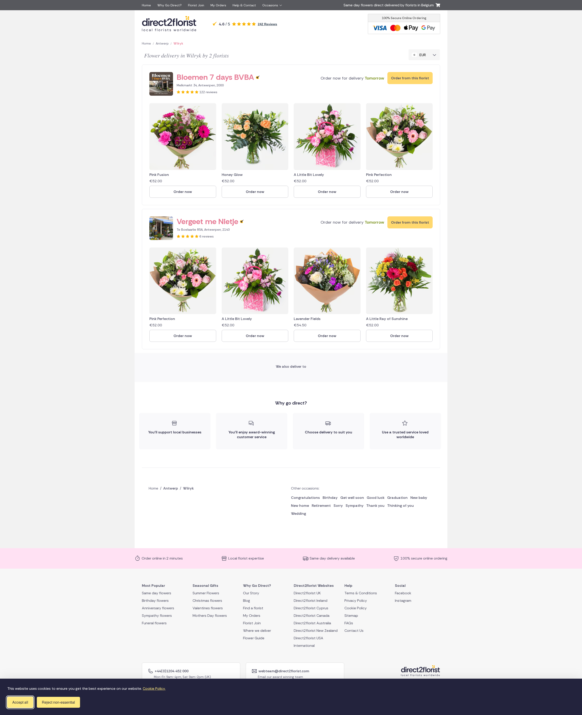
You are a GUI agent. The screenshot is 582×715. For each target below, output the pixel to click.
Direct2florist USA (308, 637)
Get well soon (352, 497)
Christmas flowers (207, 600)
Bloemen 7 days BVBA (215, 77)
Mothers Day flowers (210, 615)
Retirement (321, 505)
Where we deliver (257, 630)
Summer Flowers (206, 592)
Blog (246, 600)
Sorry (338, 505)
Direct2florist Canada (311, 615)
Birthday (330, 497)
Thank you (375, 505)
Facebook (403, 592)
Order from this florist (410, 78)
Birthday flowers (155, 600)
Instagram (403, 600)
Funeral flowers (154, 622)
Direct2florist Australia (312, 622)
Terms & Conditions (360, 592)
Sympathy (355, 505)
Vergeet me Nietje (207, 221)
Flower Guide (253, 637)
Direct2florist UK (307, 592)
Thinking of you (400, 505)
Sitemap (351, 615)
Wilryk (178, 43)
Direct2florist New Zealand (316, 630)
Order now (182, 191)
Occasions (270, 5)
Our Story (251, 592)
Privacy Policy (355, 600)
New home (300, 505)
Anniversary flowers (158, 607)
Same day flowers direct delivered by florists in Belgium (390, 5)
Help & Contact (244, 5)
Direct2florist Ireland (310, 600)
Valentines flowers (208, 607)
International (304, 645)
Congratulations (305, 497)
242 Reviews (267, 24)
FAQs (348, 622)
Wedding (298, 513)
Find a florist (253, 607)
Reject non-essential (58, 702)
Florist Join (196, 5)
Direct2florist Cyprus (311, 607)
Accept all (20, 702)
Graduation (397, 497)
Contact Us (354, 630)
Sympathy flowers (157, 615)
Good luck (375, 497)
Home (146, 5)
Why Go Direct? (169, 5)
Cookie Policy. (154, 688)
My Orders (218, 5)
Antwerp (162, 43)
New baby (418, 497)
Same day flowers (156, 592)
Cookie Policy (355, 607)
